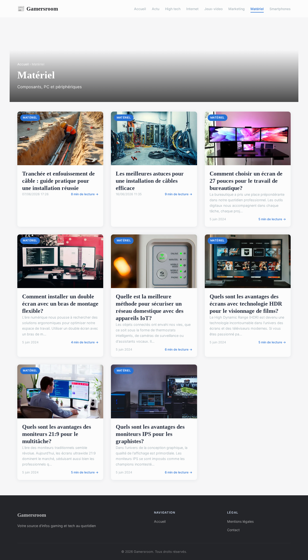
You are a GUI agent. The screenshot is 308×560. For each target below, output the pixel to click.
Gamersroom (37, 9)
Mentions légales (240, 521)
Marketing (236, 9)
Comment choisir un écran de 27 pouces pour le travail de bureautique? (246, 180)
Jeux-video (213, 9)
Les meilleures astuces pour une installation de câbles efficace (150, 180)
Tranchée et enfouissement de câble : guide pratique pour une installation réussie (58, 180)
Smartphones (280, 9)
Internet (192, 9)
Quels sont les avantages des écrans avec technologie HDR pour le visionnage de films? (246, 303)
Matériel (257, 9)
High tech (172, 9)
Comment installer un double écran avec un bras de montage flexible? (60, 303)
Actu (155, 9)
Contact (233, 530)
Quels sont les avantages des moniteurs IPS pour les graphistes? (150, 434)
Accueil (140, 9)
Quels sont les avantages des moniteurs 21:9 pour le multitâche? (56, 434)
